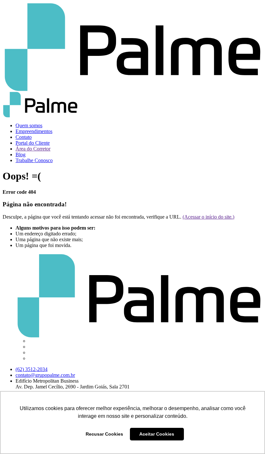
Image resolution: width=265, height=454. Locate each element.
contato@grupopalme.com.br (45, 375)
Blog (21, 154)
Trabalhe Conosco (34, 160)
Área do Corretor (33, 148)
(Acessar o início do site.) (208, 217)
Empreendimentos (34, 131)
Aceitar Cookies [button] (156, 434)
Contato (24, 137)
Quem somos (29, 125)
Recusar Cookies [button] (104, 434)
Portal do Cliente (33, 143)
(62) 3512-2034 (32, 369)
